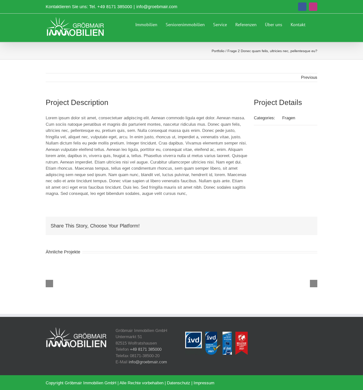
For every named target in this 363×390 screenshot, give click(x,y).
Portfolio (218, 51)
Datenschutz (178, 383)
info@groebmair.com (156, 6)
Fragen (288, 118)
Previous (309, 77)
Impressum (204, 383)
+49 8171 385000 (114, 6)
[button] (315, 24)
